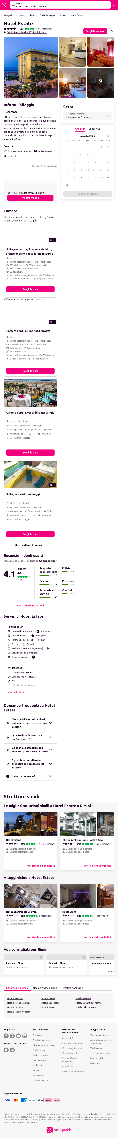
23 (108, 170)
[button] (31, 67)
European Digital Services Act (69, 1060)
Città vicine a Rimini (17, 988)
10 (67, 162)
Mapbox (36, 166)
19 (80, 170)
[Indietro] (67, 136)
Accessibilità (67, 1066)
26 (80, 177)
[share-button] (111, 31)
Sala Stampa (38, 1075)
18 (74, 170)
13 (87, 162)
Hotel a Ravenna (83, 998)
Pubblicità (37, 1065)
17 (67, 170)
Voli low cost (96, 1048)
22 (101, 170)
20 (87, 170)
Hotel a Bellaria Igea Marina (88, 1003)
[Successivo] (108, 136)
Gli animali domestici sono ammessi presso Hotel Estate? (30, 749)
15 (101, 162)
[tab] (17, 988)
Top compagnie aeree (100, 1035)
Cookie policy (39, 1050)
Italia (32, 15)
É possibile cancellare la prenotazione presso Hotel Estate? (28, 764)
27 (87, 177)
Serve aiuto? (67, 1038)
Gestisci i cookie (40, 1055)
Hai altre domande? (23, 776)
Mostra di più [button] (14, 692)
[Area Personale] (114, 4)
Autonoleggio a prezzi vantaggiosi (101, 1041)
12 (80, 162)
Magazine (95, 1063)
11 (74, 162)
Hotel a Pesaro (48, 1007)
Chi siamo (37, 1035)
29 (101, 177)
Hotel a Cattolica (15, 1007)
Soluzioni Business (42, 1080)
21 (94, 170)
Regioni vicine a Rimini (45, 988)
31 (67, 185)
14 (94, 162)
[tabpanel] (59, 1005)
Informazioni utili (69, 1053)
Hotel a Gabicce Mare (86, 1007)
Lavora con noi (39, 1060)
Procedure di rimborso (72, 1043)
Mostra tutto (11, 156)
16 (108, 162)
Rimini (63, 15)
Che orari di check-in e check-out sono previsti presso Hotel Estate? (30, 723)
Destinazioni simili (73, 988)
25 (74, 177)
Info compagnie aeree (71, 1048)
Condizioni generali (42, 1040)
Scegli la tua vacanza (100, 1053)
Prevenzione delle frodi (72, 1071)
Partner (36, 1070)
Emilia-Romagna (47, 15)
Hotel (21, 15)
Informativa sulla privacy (44, 1045)
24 (67, 177)
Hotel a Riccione (15, 998)
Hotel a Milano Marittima (18, 1003)
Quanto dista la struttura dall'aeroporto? (27, 737)
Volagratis (9, 15)
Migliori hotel (96, 1058)
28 (94, 177)
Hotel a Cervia (48, 998)
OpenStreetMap (50, 166)
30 (108, 177)
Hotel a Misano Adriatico (18, 1012)
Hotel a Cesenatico (50, 1003)
